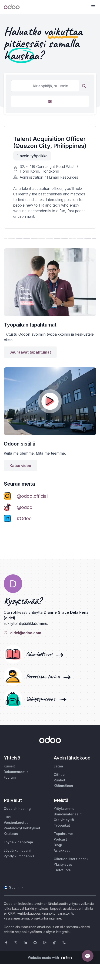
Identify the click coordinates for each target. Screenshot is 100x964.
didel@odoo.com (24, 632)
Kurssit (9, 766)
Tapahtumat (63, 834)
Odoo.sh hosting (17, 809)
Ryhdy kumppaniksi (19, 856)
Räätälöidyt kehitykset (22, 828)
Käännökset (63, 786)
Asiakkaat (62, 850)
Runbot (59, 780)
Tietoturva (62, 870)
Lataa (58, 766)
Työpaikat (62, 825)
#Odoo (24, 518)
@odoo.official (32, 496)
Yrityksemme (64, 809)
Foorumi (10, 777)
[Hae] (84, 86)
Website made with (44, 958)
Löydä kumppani (17, 850)
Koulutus (11, 834)
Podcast (60, 839)
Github (59, 775)
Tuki (7, 817)
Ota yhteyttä (64, 820)
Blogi (58, 845)
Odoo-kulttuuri (40, 654)
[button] (93, 7)
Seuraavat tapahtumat (30, 352)
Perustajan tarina (44, 677)
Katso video (20, 465)
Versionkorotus (16, 822)
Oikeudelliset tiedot (70, 859)
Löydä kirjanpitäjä (18, 842)
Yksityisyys (63, 864)
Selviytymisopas (42, 699)
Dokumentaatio (16, 772)
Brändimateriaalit (68, 814)
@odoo (24, 507)
